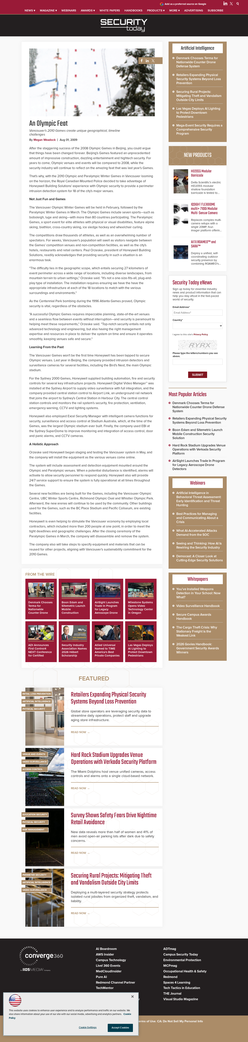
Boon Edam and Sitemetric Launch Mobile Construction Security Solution (197, 434)
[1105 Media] (35, 970)
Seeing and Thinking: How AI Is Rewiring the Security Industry (199, 545)
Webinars (68, 10)
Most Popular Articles (188, 394)
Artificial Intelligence (36, 701)
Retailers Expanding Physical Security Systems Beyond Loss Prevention (108, 698)
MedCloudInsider (108, 971)
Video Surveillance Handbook (198, 606)
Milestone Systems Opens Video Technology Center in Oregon (140, 608)
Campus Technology (111, 960)
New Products (197, 155)
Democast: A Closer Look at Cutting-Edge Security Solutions (199, 558)
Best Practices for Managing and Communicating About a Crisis (197, 518)
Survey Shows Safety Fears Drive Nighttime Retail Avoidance (114, 819)
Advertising (193, 10)
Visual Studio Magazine (180, 999)
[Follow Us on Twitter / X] (231, 4)
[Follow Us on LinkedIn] (225, 4)
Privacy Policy (201, 334)
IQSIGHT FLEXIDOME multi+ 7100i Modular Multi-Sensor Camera (204, 209)
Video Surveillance (34, 761)
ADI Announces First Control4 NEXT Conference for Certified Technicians (40, 652)
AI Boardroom (106, 949)
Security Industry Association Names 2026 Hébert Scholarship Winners (74, 652)
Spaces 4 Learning (176, 982)
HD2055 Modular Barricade (201, 173)
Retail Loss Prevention (36, 693)
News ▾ (30, 10)
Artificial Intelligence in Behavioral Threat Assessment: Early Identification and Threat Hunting (198, 499)
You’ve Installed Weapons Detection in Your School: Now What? (198, 593)
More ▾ (174, 10)
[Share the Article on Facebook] (140, 60)
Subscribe (215, 10)
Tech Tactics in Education (181, 988)
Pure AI (101, 977)
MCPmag (170, 966)
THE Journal (172, 994)
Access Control (32, 769)
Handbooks (133, 10)
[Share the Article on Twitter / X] (152, 60)
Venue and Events (33, 754)
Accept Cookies (120, 1027)
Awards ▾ (88, 10)
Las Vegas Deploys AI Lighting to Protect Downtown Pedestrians (140, 650)
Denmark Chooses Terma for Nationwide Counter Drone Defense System (40, 609)
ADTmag (169, 949)
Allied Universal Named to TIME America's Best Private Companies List (107, 652)
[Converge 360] (41, 956)
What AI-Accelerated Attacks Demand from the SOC (196, 533)
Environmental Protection (182, 960)
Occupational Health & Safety (185, 971)
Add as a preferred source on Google (185, 4)
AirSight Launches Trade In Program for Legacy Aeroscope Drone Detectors (107, 609)
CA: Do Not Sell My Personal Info (180, 1021)
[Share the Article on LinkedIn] (146, 60)
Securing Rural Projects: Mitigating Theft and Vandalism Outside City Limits (111, 879)
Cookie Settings (88, 1027)
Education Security (34, 814)
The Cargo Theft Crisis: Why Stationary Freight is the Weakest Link (196, 631)
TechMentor (105, 988)
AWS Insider (105, 954)
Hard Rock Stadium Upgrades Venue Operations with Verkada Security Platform (113, 759)
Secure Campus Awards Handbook (193, 617)
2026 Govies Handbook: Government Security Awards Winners (197, 648)
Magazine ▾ (48, 10)
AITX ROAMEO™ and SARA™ (203, 244)
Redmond (170, 977)
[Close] (132, 996)
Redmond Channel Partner (115, 982)
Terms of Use (146, 1021)
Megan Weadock (45, 140)
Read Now (78, 732)
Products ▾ (156, 10)
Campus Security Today (180, 954)
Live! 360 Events (108, 966)
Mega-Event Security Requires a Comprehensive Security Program (199, 129)
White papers (110, 10)
